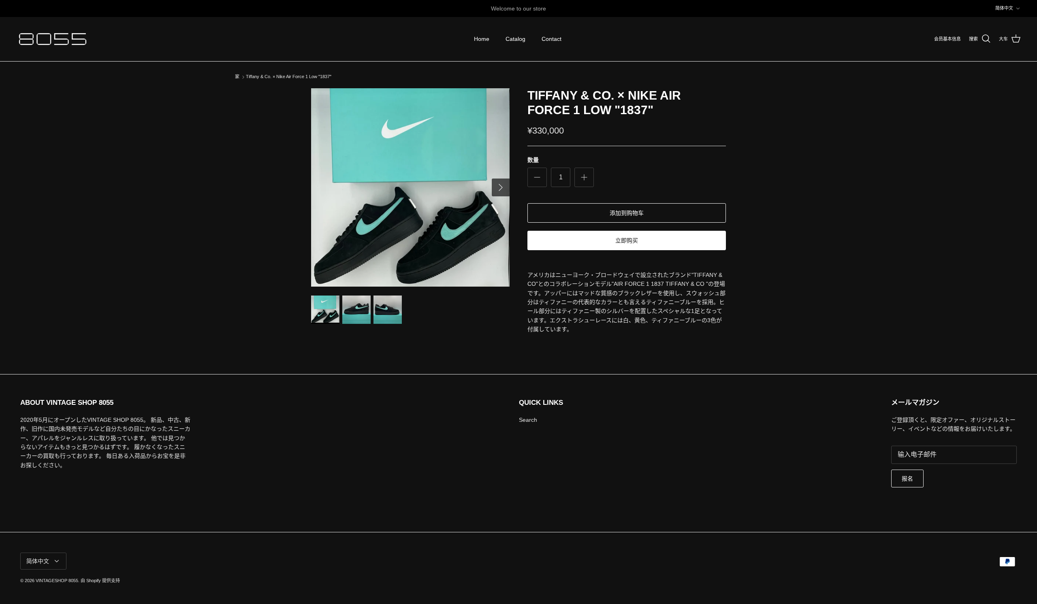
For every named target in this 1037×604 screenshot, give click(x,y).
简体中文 (1004, 8)
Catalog (515, 39)
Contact (551, 39)
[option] (410, 187)
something (525, 10)
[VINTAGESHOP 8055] (52, 39)
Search (528, 420)
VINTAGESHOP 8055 (57, 580)
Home (481, 39)
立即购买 (626, 240)
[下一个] (501, 187)
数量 (533, 160)
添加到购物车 (627, 213)
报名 (907, 478)
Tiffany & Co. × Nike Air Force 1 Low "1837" (288, 76)
